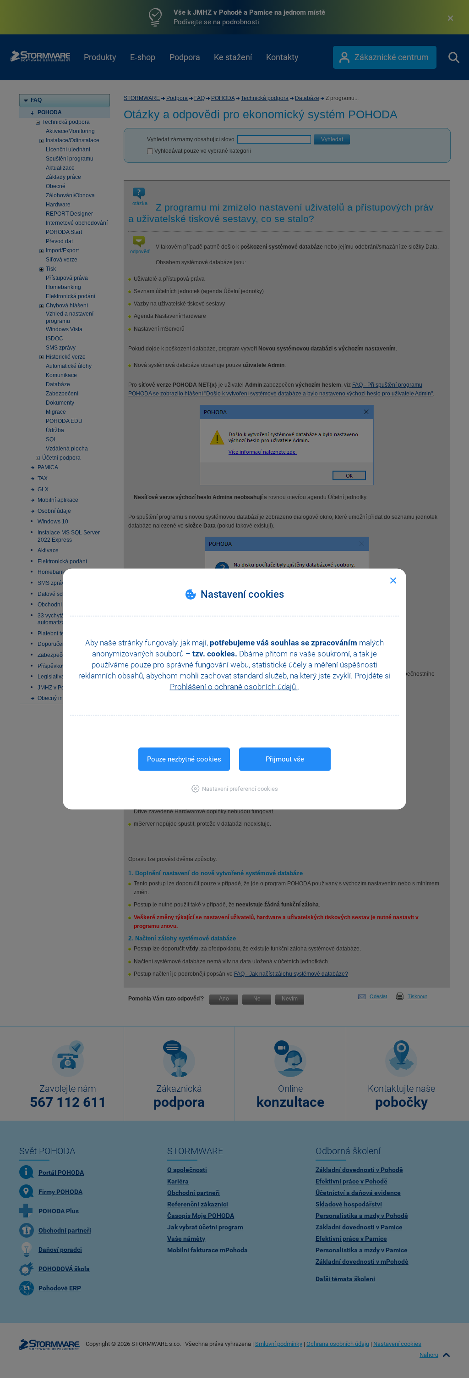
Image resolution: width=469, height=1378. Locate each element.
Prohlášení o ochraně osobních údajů (234, 686)
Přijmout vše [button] (285, 759)
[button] (234, 788)
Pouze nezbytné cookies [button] (184, 759)
